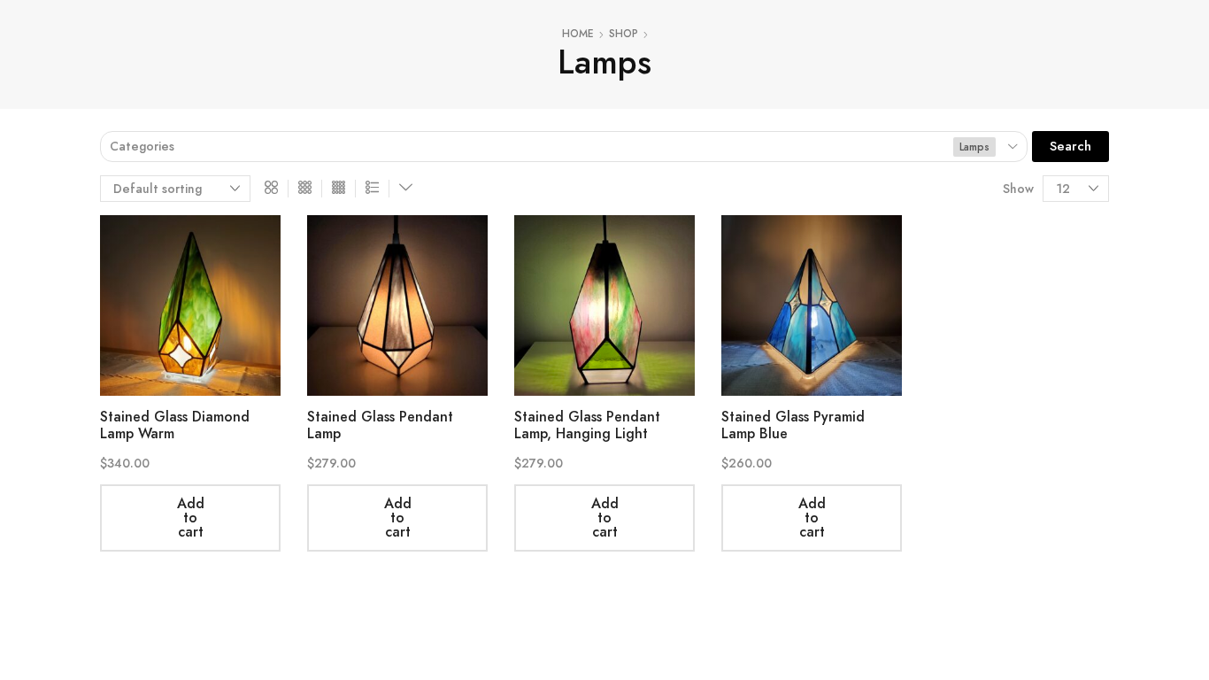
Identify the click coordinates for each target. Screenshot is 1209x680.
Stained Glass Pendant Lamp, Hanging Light (587, 425)
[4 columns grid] (338, 188)
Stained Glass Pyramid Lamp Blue (793, 425)
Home (578, 34)
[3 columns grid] (305, 188)
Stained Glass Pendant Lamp (380, 425)
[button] (1070, 146)
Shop (623, 34)
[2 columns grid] (271, 188)
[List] (372, 188)
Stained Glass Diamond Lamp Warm (175, 425)
